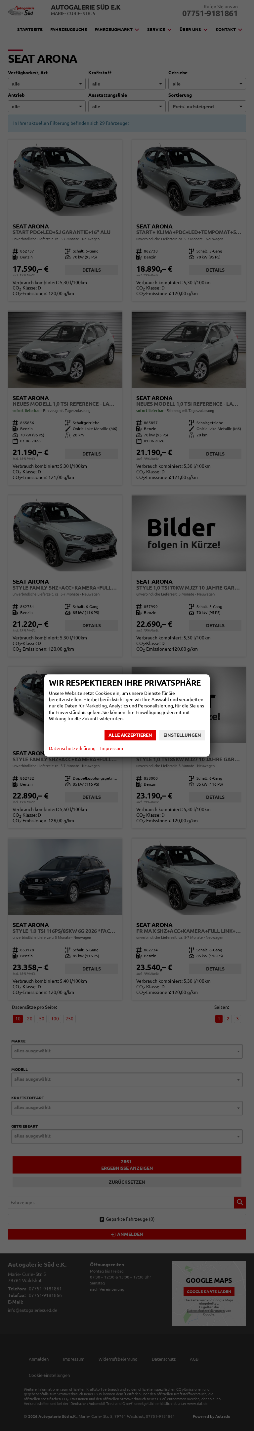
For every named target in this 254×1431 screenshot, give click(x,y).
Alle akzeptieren (130, 735)
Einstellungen (182, 735)
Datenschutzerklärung (72, 748)
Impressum (111, 748)
